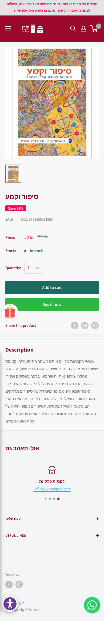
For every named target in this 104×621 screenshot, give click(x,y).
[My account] (83, 28)
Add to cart (52, 287)
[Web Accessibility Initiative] (10, 604)
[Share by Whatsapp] (95, 325)
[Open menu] (8, 28)
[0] (94, 28)
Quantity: (13, 267)
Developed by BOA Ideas (22, 609)
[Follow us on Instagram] (19, 584)
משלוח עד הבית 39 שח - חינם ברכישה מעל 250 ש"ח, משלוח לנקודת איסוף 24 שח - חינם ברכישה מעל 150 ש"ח (52, 7)
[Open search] (73, 28)
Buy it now (52, 304)
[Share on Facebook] (74, 325)
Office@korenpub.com (52, 488)
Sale (9, 219)
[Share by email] (85, 325)
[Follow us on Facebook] (9, 584)
